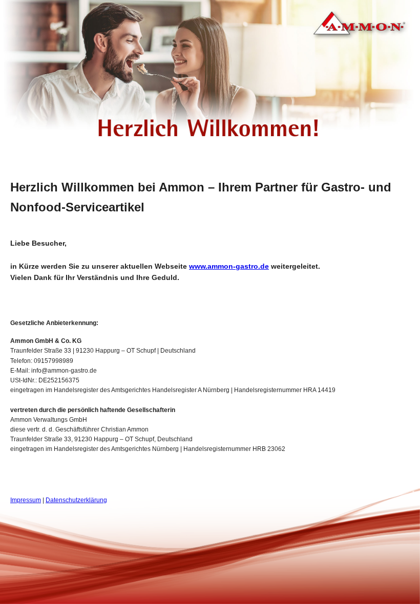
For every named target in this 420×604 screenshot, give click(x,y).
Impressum (25, 500)
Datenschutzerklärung (76, 500)
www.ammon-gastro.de (229, 266)
